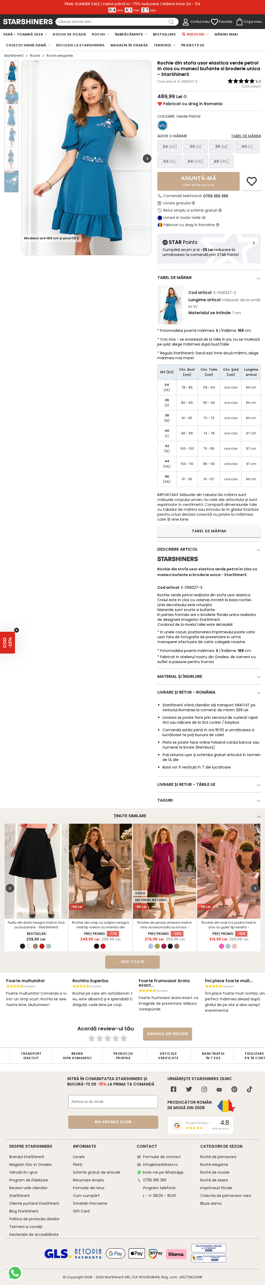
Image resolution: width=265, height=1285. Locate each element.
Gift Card (81, 1211)
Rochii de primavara (218, 1156)
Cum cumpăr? (86, 1195)
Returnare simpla (88, 1180)
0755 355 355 (215, 196)
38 (221, 146)
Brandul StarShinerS (26, 1156)
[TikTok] (249, 1090)
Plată (77, 1164)
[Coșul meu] (239, 22)
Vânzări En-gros (23, 1172)
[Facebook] (173, 1090)
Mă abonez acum (113, 1122)
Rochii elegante (214, 1164)
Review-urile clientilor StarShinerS (28, 1191)
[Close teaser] (16, 630)
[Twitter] (188, 1090)
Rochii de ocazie (215, 1172)
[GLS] (58, 1257)
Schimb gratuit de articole (96, 1172)
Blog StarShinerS (23, 1211)
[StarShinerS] (177, 563)
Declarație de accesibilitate (34, 1234)
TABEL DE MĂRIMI (209, 531)
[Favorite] (214, 22)
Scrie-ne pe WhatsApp (163, 1172)
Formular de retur (89, 1187)
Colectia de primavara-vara (225, 1195)
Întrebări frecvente (90, 1203)
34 (170, 146)
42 (169, 161)
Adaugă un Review (167, 1034)
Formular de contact (162, 1156)
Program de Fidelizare (28, 1180)
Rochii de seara (214, 1180)
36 (196, 146)
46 (222, 161)
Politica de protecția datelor (34, 1219)
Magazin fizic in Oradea (30, 1164)
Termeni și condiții (25, 1226)
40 (247, 146)
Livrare (79, 1156)
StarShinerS (14, 55)
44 (195, 161)
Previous (10, 888)
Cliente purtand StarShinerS (34, 1203)
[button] (7, 643)
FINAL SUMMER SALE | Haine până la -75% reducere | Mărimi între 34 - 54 (132, 3)
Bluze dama (211, 1203)
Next (147, 158)
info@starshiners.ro (160, 1164)
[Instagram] (204, 1090)
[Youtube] (219, 1090)
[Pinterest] (234, 1090)
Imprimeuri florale (216, 1187)
